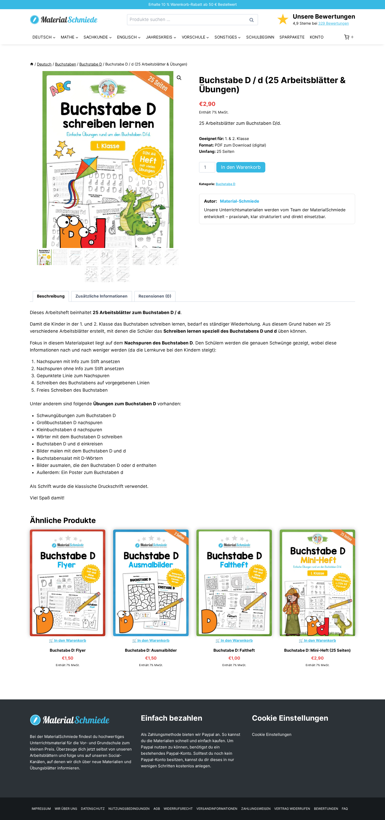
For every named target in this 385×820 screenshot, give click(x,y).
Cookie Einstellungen (272, 734)
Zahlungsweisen (256, 809)
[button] (179, 78)
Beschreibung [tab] (51, 296)
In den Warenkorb (241, 167)
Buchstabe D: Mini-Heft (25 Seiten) (317, 650)
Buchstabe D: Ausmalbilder (151, 650)
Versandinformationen (216, 809)
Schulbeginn (260, 37)
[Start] (32, 64)
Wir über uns (66, 809)
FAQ (345, 809)
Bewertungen (326, 809)
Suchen (253, 20)
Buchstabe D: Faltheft (234, 650)
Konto (316, 37)
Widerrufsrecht (178, 809)
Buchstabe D (225, 184)
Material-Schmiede (239, 201)
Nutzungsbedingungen (129, 809)
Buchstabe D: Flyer (68, 650)
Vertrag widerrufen (292, 809)
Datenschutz (93, 809)
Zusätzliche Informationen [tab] (101, 296)
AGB (156, 809)
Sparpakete (292, 37)
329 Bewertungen (333, 23)
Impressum (41, 809)
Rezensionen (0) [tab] (155, 296)
